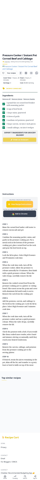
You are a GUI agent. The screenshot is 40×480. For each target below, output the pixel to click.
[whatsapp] (36, 73)
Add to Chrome (21, 214)
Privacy (3, 447)
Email (3, 458)
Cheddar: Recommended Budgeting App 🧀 (18, 473)
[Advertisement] (20, 27)
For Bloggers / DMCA (9, 462)
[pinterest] (26, 73)
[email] (31, 73)
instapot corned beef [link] (13, 88)
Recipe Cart (12, 437)
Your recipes (11, 73)
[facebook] (20, 73)
